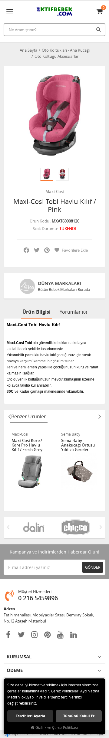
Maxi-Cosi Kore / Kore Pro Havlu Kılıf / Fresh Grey (27, 445)
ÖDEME (15, 670)
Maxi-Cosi (54, 191)
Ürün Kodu (39, 221)
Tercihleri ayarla (30, 716)
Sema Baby (70, 434)
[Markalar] (33, 527)
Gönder (92, 567)
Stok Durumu (45, 228)
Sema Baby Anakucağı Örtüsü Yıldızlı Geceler (78, 445)
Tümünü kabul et (78, 716)
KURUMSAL (19, 657)
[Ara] (99, 29)
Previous (9, 416)
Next (99, 416)
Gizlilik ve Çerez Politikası (56, 727)
